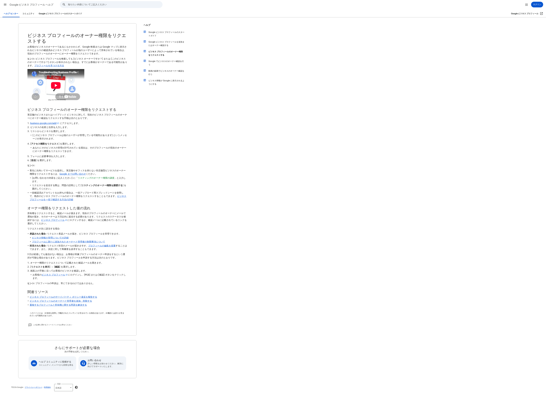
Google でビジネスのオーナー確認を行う (166, 63)
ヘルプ (147, 25)
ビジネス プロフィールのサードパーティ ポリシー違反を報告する (63, 297)
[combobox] (115, 4)
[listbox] (63, 387)
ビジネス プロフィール (53, 220)
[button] (5, 4)
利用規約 (47, 387)
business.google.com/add (43, 123)
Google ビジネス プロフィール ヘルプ (31, 4)
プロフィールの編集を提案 (102, 245)
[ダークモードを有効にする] (76, 387)
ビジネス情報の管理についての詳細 (50, 237)
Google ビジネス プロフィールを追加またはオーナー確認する (166, 44)
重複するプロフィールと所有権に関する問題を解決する (58, 305)
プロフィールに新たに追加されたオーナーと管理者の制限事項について (68, 241)
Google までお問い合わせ (72, 174)
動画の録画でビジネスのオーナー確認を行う (166, 73)
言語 (59, 384)
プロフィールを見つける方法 (49, 65)
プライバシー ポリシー (33, 387)
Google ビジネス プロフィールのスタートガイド (60, 13)
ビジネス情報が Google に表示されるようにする (166, 82)
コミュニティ (28, 13)
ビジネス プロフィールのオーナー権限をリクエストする (165, 53)
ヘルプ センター (11, 13)
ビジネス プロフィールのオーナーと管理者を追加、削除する (61, 301)
